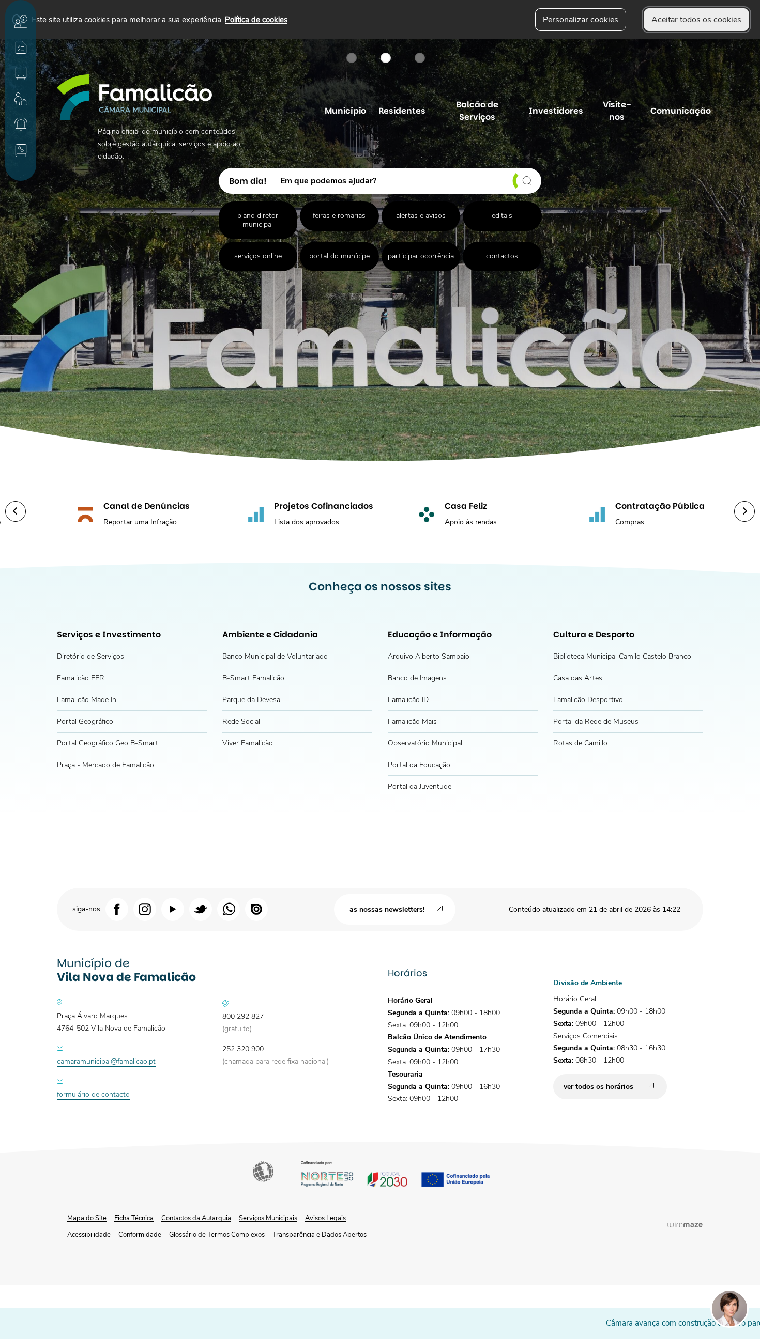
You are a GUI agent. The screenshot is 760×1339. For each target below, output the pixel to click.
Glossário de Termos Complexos (217, 1234)
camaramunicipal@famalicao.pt (106, 1061)
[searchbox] (407, 181)
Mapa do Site (87, 1218)
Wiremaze (685, 1224)
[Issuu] (256, 908)
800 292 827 (243, 1016)
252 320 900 (243, 1049)
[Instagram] (145, 908)
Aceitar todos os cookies (696, 19)
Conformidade (139, 1234)
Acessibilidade (264, 1172)
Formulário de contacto (93, 1094)
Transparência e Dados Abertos (319, 1234)
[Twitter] (200, 908)
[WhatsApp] (228, 908)
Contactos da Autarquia (196, 1218)
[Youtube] (172, 908)
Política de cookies (256, 19)
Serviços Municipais (268, 1218)
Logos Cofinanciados (404, 1175)
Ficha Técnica (134, 1218)
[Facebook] (117, 908)
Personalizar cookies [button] (580, 19)
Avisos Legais (325, 1218)
